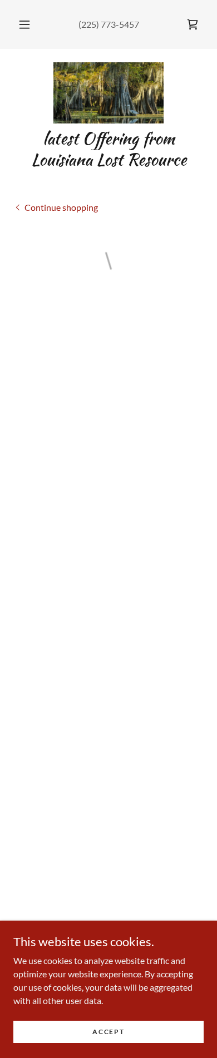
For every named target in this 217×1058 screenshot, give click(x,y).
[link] (108, 92)
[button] (24, 24)
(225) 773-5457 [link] (108, 24)
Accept (108, 1031)
